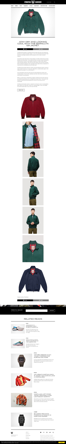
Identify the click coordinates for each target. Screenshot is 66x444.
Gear (12, 5)
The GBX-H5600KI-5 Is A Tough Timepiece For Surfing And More (42, 356)
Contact (27, 433)
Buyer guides (52, 5)
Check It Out (20, 90)
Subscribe (52, 310)
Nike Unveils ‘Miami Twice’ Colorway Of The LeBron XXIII (32, 341)
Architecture (44, 5)
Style (31, 5)
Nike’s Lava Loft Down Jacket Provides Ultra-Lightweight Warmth (43, 395)
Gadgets (26, 5)
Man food (36, 5)
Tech (21, 5)
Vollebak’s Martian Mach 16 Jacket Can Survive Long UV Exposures (44, 376)
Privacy (27, 437)
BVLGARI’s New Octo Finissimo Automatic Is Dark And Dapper (42, 415)
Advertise (28, 435)
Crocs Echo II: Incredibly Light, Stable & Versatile (32, 326)
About (27, 432)
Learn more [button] (16, 442)
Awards (27, 438)
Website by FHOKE (13, 436)
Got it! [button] (62, 442)
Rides (16, 5)
